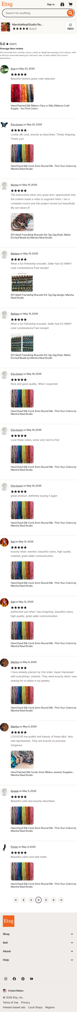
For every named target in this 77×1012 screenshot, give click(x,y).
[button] (13, 990)
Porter (14, 846)
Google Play (42, 970)
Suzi (13, 68)
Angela (14, 791)
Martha (15, 662)
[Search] (70, 13)
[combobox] (34, 13)
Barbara (15, 253)
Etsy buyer (17, 124)
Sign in (51, 4)
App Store (15, 970)
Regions (50, 1007)
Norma (14, 184)
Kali (13, 541)
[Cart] (70, 4)
